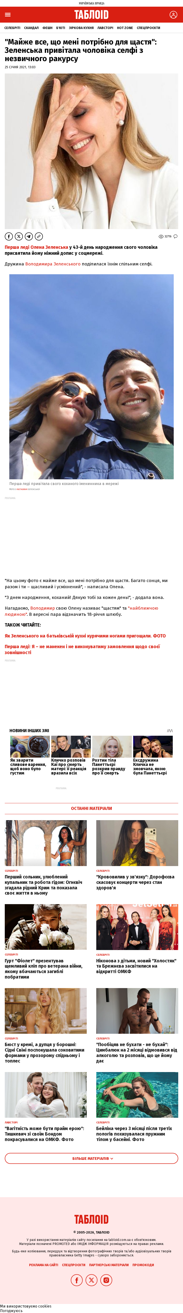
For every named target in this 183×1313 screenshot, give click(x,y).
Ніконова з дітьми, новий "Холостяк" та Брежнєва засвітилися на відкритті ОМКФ (136, 966)
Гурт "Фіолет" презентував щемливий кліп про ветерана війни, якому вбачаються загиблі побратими (43, 969)
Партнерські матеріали (109, 1265)
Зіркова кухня (81, 28)
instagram (21, 489)
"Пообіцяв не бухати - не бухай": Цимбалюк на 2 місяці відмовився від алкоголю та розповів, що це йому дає (136, 1052)
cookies (44, 1306)
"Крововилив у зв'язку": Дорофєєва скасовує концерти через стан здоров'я (135, 882)
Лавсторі (105, 28)
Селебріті (12, 28)
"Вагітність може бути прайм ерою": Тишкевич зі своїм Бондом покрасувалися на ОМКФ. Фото (44, 1134)
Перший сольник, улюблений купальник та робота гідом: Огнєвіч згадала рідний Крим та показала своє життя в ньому (43, 885)
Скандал (31, 28)
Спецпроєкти (148, 28)
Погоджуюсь (11, 1310)
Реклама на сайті (43, 1265)
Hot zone (125, 28)
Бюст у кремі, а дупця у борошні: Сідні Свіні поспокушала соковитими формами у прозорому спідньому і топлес (44, 1052)
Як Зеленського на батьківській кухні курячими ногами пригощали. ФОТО (85, 636)
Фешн (47, 28)
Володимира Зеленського (53, 264)
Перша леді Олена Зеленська (36, 247)
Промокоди (143, 1265)
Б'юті (60, 28)
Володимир (42, 608)
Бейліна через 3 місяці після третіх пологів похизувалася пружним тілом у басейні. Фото (134, 1134)
